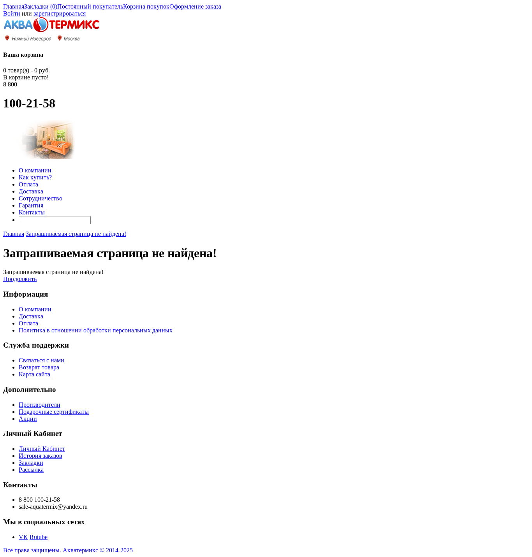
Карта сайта (34, 374)
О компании (35, 170)
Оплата (28, 184)
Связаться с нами (41, 360)
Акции (28, 418)
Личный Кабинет (42, 448)
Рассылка (31, 469)
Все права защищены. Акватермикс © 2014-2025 (68, 550)
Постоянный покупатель (90, 6)
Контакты (32, 212)
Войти (11, 13)
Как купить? (35, 177)
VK (23, 537)
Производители (39, 404)
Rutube (39, 537)
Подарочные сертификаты (54, 411)
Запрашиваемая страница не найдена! (76, 233)
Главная (13, 6)
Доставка (31, 191)
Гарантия (31, 205)
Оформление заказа (195, 6)
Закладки (31, 462)
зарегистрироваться (59, 13)
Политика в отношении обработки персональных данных (96, 330)
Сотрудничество (40, 198)
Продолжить (20, 279)
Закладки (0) (40, 6)
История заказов (40, 455)
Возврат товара (39, 367)
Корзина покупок (146, 6)
